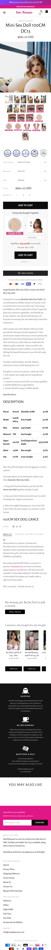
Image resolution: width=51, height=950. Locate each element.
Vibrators (7, 901)
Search (6, 865)
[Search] (41, 11)
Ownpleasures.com (19, 566)
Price (5, 188)
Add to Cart (25, 255)
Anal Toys (7, 914)
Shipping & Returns (11, 874)
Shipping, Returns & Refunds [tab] (29, 534)
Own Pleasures (25, 21)
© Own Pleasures (18, 940)
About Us (7, 882)
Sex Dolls (7, 918)
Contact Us (7, 887)
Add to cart (25, 205)
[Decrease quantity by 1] (17, 195)
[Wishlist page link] (40, 14)
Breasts (7, 171)
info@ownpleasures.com (13, 932)
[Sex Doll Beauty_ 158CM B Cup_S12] (32, 640)
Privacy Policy (9, 869)
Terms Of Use (8, 878)
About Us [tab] (7, 534)
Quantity (7, 195)
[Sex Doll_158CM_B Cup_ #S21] (13, 640)
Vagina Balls (8, 909)
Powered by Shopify (31, 940)
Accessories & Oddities (12, 922)
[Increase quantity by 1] (29, 195)
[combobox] (36, 238)
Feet (5, 180)
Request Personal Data (12, 891)
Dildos (6, 905)
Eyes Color (8, 162)
